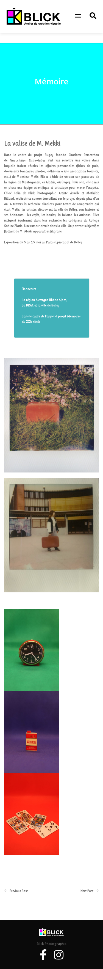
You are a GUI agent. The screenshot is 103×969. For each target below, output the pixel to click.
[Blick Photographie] (34, 16)
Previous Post (19, 891)
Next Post (86, 891)
